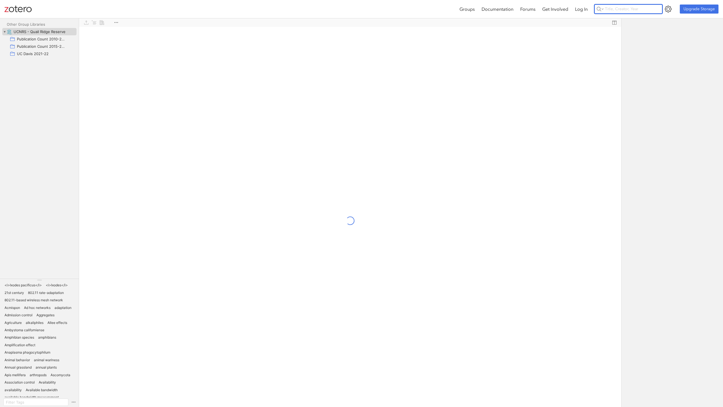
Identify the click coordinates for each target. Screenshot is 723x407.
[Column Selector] (614, 22)
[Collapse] (4, 31)
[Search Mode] (600, 9)
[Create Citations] (94, 22)
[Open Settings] (668, 9)
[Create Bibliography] (102, 22)
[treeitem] (39, 31)
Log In (581, 9)
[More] (116, 22)
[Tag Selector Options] (73, 402)
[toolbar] (350, 22)
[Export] (86, 22)
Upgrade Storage (699, 9)
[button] (23, 285)
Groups (467, 9)
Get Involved (555, 9)
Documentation (497, 9)
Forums (527, 9)
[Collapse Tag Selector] (39, 280)
